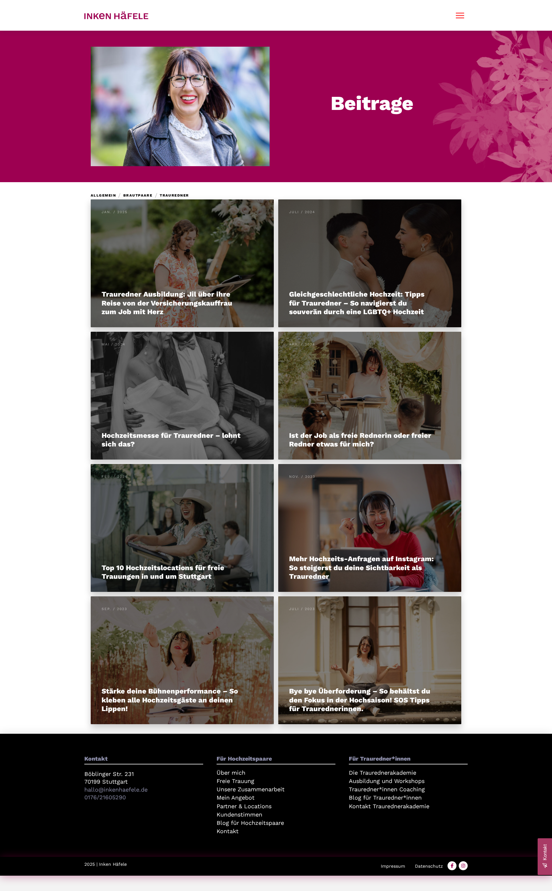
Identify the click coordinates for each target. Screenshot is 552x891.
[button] (460, 15)
